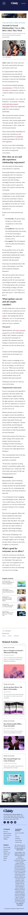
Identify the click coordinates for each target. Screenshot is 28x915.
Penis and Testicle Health (6, 581)
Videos (5, 858)
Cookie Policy (18, 842)
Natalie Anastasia (9, 655)
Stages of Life (7, 853)
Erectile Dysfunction (5, 589)
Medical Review (7, 833)
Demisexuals (12, 177)
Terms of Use (19, 848)
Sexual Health (7, 847)
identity (4, 635)
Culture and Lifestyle (7, 22)
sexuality (10, 635)
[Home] (14, 3)
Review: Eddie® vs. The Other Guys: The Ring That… (7, 614)
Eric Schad (8, 692)
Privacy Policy (18, 840)
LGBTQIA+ (16, 635)
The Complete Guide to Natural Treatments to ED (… (8, 592)
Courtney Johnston (10, 728)
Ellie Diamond (8, 57)
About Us (6, 831)
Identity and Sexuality (19, 22)
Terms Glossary (7, 835)
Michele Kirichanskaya (11, 763)
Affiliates (6, 839)
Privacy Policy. (19, 849)
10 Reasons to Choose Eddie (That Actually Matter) (7, 599)
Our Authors (6, 837)
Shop (5, 860)
